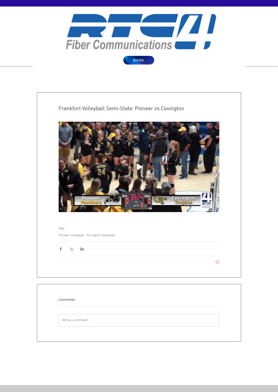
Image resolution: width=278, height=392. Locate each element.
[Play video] (139, 167)
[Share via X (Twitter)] (71, 249)
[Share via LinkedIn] (82, 249)
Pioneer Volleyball (71, 235)
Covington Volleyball (101, 235)
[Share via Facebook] (61, 249)
